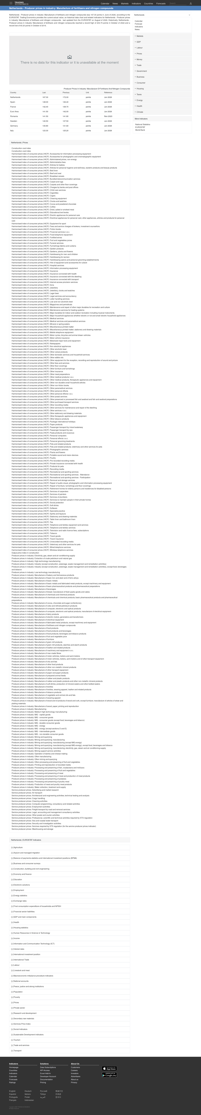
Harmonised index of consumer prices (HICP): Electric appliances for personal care (46, 215)
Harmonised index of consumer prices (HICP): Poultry (34, 458)
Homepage (13, 1067)
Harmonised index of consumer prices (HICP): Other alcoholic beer (39, 349)
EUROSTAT (86, 20)
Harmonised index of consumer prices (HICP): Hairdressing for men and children (45, 254)
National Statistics (142, 124)
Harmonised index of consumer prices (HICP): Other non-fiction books (40, 385)
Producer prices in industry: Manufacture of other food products (37, 664)
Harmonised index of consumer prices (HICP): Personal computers (39, 435)
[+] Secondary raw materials (22, 1018)
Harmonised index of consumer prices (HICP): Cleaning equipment (39, 198)
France (13, 106)
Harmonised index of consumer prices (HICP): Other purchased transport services (45, 402)
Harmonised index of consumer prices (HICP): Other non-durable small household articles (48, 382)
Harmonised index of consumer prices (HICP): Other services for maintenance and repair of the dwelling (54, 407)
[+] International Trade (20, 959)
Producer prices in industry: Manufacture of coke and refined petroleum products (44, 605)
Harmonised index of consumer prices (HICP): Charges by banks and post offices (45, 187)
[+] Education (16, 879)
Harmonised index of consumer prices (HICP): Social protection (38, 502)
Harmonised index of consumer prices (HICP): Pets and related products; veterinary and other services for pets (57, 446)
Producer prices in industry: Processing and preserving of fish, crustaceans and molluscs (48, 767)
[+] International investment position (25, 954)
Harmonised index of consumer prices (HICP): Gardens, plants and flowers (42, 251)
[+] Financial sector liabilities (23, 911)
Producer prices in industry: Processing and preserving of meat (37, 773)
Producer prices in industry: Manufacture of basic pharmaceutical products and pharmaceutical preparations (56, 586)
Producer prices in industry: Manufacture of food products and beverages (41, 631)
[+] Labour (15, 965)
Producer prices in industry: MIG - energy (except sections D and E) (39, 728)
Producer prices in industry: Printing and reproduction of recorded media (41, 764)
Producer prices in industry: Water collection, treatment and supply (39, 787)
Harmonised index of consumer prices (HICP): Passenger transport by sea (42, 430)
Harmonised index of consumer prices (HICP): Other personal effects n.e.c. (42, 393)
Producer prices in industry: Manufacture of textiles (32, 686)
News (137, 29)
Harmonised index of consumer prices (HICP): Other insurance (37, 371)
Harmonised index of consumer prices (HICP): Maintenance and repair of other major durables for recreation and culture (61, 307)
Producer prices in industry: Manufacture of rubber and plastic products (41, 678)
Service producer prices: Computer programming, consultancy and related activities (46, 804)
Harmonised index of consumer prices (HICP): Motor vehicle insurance (41, 338)
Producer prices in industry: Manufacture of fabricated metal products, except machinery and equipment (54, 622)
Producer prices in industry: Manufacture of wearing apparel (36, 697)
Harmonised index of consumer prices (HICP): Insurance (35, 271)
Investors (74, 1073)
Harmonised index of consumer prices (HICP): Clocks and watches (39, 201)
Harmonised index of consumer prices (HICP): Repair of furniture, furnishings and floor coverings (51, 485)
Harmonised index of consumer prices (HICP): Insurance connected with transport (45, 279)
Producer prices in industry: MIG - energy (28, 725)
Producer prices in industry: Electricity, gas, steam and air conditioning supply (43, 555)
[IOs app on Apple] (109, 1068)
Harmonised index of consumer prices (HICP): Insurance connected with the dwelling (46, 276)
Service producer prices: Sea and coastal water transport (35, 820)
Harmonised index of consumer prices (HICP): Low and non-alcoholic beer (42, 301)
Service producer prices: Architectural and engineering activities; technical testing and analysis (50, 795)
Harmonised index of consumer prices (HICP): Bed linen (35, 170)
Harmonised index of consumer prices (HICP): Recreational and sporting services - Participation (51, 477)
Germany (14, 125)
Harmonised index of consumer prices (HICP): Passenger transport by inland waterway (47, 427)
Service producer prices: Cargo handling (28, 798)
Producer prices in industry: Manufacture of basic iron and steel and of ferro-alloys (45, 578)
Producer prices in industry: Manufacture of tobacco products (36, 692)
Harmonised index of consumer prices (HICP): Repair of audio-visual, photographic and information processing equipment (62, 483)
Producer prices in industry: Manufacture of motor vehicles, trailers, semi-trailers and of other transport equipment (58, 658)
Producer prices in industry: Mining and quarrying (32, 737)
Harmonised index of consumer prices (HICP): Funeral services (38, 243)
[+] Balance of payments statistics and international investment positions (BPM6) (44, 858)
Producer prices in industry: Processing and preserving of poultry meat (40, 781)
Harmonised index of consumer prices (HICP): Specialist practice (38, 511)
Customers (75, 1067)
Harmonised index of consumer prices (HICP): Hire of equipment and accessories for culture (49, 262)
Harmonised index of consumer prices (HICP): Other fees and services (40, 363)
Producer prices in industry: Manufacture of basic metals (35, 580)
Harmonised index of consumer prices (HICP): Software (34, 508)
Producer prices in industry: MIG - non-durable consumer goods (38, 734)
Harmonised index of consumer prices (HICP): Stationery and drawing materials (44, 516)
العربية (42, 1097)
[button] (190, 3)
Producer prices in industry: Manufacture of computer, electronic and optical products (46, 608)
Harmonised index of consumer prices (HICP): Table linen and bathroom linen (43, 519)
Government (141, 71)
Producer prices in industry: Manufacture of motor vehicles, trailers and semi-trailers (46, 656)
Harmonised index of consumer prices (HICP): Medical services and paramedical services (48, 321)
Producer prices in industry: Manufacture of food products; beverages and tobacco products (49, 633)
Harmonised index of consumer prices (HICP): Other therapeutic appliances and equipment (49, 416)
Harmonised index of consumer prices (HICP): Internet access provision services (45, 282)
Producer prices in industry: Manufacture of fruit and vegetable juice (39, 636)
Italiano (28, 1094)
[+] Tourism (15, 1040)
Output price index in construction (25, 552)
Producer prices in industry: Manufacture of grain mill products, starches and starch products (49, 644)
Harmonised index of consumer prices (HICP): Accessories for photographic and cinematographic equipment (56, 156)
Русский (43, 1091)
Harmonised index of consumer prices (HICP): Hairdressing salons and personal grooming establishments (55, 259)
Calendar (138, 21)
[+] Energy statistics (19, 895)
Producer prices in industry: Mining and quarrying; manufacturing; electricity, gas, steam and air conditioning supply (59, 748)
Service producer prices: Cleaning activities (29, 801)
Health (139, 106)
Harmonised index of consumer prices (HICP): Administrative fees (39, 162)
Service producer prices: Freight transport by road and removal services (41, 809)
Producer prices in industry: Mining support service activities (36, 750)
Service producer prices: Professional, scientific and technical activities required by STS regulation (52, 817)
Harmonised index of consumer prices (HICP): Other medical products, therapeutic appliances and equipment (56, 379)
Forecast (138, 23)
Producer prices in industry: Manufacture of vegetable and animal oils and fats (43, 695)
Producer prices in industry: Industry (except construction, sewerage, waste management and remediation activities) (59, 564)
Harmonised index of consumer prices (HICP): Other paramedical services (42, 388)
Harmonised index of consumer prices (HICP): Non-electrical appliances (41, 346)
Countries (13, 1070)
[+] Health (15, 922)
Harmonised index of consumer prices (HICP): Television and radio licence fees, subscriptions (50, 530)
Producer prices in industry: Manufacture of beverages (34, 589)
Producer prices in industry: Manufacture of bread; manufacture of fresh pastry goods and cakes (51, 591)
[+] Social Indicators (19, 1029)
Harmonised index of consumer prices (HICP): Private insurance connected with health (47, 463)
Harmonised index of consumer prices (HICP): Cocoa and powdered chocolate (44, 204)
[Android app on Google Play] (109, 1074)
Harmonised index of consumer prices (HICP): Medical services (38, 318)
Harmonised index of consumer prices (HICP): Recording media (38, 469)
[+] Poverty (15, 997)
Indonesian (29, 1100)
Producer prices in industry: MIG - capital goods (31, 714)
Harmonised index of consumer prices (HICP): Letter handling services (41, 298)
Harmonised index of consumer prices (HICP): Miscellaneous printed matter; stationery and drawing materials (56, 329)
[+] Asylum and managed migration (25, 852)
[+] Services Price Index (21, 1023)
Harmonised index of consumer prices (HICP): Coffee (33, 206)
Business (140, 76)
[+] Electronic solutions (20, 884)
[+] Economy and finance (21, 874)
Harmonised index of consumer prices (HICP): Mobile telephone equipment (42, 332)
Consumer (140, 82)
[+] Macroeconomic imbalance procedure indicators (32, 975)
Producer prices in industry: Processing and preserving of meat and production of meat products (51, 776)
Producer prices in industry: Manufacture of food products (35, 628)
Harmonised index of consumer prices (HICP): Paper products (37, 424)
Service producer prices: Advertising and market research (35, 790)
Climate (139, 112)
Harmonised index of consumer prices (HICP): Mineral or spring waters (41, 324)
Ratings (12, 1082)
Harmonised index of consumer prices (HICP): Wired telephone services (41, 547)
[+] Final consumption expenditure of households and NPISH (36, 906)
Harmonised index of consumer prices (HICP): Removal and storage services (43, 480)
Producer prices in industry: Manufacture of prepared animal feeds (39, 675)
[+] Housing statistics (19, 927)
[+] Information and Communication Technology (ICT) (33, 943)
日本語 (58, 1094)
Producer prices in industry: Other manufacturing (31, 756)
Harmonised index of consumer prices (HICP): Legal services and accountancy (44, 296)
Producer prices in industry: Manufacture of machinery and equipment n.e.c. (43, 650)
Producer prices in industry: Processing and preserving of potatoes (39, 778)
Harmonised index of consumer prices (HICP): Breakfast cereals (38, 176)
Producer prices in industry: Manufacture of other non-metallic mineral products (44, 667)
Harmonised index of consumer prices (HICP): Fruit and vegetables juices (42, 240)
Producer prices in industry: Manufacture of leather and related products (41, 647)
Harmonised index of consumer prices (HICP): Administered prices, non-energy (44, 159)
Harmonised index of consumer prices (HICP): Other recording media (40, 405)
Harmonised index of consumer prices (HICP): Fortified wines (37, 237)
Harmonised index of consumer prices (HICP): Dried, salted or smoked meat (43, 209)
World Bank (140, 130)
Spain (12, 102)
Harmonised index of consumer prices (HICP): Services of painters (39, 494)
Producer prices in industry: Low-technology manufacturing (36, 572)
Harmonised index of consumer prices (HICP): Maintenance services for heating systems (48, 310)
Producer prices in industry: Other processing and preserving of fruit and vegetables (46, 762)
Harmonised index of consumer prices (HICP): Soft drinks (35, 505)
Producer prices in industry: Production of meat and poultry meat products (42, 784)
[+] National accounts (19, 981)
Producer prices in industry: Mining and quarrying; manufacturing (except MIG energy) (47, 742)
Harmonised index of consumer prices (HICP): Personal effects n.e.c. (40, 438)
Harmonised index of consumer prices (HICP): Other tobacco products (40, 418)
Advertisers (75, 1076)
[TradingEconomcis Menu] (11, 3)
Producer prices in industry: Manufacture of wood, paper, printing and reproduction (45, 706)
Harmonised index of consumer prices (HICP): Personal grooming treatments (43, 441)
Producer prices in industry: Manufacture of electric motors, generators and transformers (47, 617)
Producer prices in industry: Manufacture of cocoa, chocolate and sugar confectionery (46, 603)
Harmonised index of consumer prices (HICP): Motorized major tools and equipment (46, 340)
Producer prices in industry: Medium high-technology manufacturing (39, 711)
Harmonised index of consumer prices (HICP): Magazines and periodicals (42, 304)
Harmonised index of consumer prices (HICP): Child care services (39, 190)
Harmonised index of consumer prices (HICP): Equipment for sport (39, 223)
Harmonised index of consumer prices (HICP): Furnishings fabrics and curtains (44, 245)
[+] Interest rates (17, 949)
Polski (27, 1097)
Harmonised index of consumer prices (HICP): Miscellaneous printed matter (43, 326)
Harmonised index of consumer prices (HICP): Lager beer (35, 293)
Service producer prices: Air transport (27, 792)
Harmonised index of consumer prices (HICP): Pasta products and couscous (43, 432)
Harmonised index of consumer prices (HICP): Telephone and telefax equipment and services (50, 524)
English (12, 1091)
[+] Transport (16, 1050)
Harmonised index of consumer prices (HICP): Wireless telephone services (42, 550)
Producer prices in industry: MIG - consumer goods (32, 717)
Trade (138, 65)
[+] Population (17, 991)
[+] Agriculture (17, 847)
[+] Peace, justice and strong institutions (27, 986)
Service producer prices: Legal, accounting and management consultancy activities (46, 812)
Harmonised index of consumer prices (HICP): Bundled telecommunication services (46, 179)
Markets (139, 36)
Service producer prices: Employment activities (31, 806)
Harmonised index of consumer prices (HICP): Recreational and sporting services (45, 471)
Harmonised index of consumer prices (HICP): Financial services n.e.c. (41, 232)
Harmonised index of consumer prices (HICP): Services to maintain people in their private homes (51, 499)
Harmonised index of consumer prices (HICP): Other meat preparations (41, 374)
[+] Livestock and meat (20, 970)
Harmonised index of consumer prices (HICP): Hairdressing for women (41, 257)
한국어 (58, 1097)
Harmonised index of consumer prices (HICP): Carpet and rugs (37, 181)
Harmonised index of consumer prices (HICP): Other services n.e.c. (39, 410)
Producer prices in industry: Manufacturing (29, 709)
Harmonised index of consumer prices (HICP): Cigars (33, 195)
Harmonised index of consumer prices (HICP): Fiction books (36, 229)
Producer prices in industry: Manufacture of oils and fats (34, 661)
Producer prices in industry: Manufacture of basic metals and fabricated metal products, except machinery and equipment (61, 583)
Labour (139, 47)
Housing (140, 88)
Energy (139, 100)
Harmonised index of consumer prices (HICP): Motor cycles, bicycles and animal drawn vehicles (51, 335)
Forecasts (13, 1079)
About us (74, 1079)
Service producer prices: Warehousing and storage (32, 829)
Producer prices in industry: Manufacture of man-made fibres (36, 653)
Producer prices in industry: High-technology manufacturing (36, 561)
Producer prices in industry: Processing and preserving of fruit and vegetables (43, 770)
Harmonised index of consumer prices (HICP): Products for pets (38, 466)
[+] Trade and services (20, 1045)
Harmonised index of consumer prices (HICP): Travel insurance (38, 538)
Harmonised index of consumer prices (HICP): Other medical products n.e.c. (43, 377)
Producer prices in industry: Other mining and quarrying (34, 759)
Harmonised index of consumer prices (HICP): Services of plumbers (39, 497)
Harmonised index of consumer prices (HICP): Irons (33, 285)
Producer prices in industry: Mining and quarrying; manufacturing (38, 739)
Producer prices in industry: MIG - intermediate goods (33, 731)
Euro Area (14, 111)
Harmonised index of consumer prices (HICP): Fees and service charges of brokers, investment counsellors (56, 226)
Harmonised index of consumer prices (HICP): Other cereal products (40, 352)
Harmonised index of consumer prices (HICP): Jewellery (35, 287)
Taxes (139, 94)
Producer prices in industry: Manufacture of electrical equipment (38, 619)
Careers (74, 1070)
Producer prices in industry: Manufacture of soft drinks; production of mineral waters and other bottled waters (56, 684)
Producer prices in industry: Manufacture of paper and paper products (40, 672)
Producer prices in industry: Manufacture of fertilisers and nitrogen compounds (44, 625)
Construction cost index (21, 148)
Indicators (139, 26)
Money (139, 59)
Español (12, 1094)
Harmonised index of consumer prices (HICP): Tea (32, 522)
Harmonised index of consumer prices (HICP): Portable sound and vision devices (45, 455)
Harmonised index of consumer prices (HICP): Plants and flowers (38, 452)
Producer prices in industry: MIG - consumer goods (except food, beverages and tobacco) (48, 720)
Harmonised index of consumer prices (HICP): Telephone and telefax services (43, 527)
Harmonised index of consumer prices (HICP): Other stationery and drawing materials (47, 413)
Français (12, 1100)
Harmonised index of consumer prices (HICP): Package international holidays (43, 421)
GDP (138, 41)
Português (13, 1097)
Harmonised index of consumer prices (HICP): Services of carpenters (40, 491)
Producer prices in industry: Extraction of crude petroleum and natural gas (42, 558)
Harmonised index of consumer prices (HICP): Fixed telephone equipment (42, 234)
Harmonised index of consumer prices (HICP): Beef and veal (36, 173)
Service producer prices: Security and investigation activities (36, 823)
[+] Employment (17, 890)
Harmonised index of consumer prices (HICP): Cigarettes (35, 192)
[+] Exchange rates (19, 900)
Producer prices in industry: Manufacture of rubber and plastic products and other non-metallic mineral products (57, 681)
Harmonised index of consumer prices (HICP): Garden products (38, 248)
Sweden (13, 121)
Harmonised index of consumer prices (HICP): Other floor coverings (39, 365)
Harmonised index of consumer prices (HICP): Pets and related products (41, 444)
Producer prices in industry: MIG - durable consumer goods (36, 723)
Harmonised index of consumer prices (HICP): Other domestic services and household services (51, 354)
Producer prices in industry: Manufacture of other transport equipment (40, 670)
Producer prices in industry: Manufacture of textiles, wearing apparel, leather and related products (51, 689)
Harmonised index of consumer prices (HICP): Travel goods (36, 536)
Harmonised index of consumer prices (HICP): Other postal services (39, 396)
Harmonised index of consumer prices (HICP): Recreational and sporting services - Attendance (50, 474)
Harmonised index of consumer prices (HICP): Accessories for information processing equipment (51, 153)
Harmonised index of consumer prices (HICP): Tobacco (34, 533)
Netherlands (15, 97)
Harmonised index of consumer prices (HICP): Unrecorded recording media (43, 541)
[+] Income (15, 938)
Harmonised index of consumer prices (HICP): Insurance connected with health (44, 273)
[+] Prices (15, 1002)
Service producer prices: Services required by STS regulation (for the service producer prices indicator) (54, 826)
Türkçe (43, 1094)
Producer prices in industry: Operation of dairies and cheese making (39, 753)
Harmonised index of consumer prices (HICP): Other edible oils (37, 357)
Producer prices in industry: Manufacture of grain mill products (37, 642)
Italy (12, 130)
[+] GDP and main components (23, 917)
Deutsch (28, 1091)
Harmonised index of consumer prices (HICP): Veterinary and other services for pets (46, 544)
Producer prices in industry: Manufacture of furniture (33, 639)
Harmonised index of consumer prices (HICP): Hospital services (38, 265)
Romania (14, 116)
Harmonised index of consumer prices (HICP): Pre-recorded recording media (43, 460)
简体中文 (59, 1091)
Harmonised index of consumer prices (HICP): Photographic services (40, 449)
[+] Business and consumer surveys (25, 863)
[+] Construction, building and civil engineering (30, 868)
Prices (139, 53)
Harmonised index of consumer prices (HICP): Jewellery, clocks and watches (43, 290)
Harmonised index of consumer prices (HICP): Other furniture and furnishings (43, 368)
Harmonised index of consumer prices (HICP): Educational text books (40, 212)
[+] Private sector (18, 1007)
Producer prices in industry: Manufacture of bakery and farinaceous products (43, 575)
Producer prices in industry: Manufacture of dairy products (35, 614)
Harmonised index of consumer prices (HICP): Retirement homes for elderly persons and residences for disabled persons (61, 488)
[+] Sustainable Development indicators (27, 1034)
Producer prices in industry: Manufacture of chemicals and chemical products (43, 594)
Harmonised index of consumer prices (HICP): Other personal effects (40, 391)
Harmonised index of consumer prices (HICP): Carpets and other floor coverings (44, 184)
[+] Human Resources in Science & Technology (30, 933)
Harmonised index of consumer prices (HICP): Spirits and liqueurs (39, 513)
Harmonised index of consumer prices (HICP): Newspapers (36, 343)
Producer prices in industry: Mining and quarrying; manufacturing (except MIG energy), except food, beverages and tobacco (62, 745)
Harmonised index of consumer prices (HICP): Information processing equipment (45, 268)
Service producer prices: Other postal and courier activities (36, 815)
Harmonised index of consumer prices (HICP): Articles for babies (38, 165)
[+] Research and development (23, 1013)
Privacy (74, 1082)
